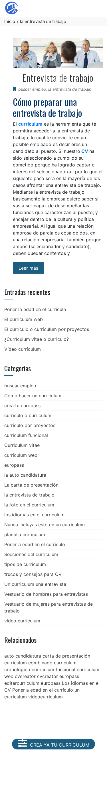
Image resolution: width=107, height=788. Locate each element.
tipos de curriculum (25, 564)
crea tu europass (22, 405)
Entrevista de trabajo (58, 77)
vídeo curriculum (22, 621)
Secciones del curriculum (31, 554)
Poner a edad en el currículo (34, 544)
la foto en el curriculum (29, 505)
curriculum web (20, 455)
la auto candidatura (25, 475)
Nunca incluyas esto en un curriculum (44, 524)
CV (84, 151)
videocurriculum (45, 697)
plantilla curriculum (24, 534)
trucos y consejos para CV (33, 574)
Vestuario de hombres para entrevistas (46, 594)
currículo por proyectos (29, 425)
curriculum (30, 124)
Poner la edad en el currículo (35, 309)
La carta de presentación (31, 485)
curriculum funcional (26, 435)
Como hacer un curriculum (32, 395)
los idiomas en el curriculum (34, 514)
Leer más (28, 268)
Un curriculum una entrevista (35, 584)
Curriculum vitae (22, 445)
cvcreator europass (58, 676)
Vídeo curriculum (22, 349)
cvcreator (25, 676)
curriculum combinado (28, 663)
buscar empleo (32, 89)
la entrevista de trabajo (69, 89)
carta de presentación (66, 656)
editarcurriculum (21, 683)
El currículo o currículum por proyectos (46, 329)
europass (14, 465)
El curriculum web (23, 319)
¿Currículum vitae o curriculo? (36, 339)
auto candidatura (22, 656)
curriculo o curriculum (27, 415)
